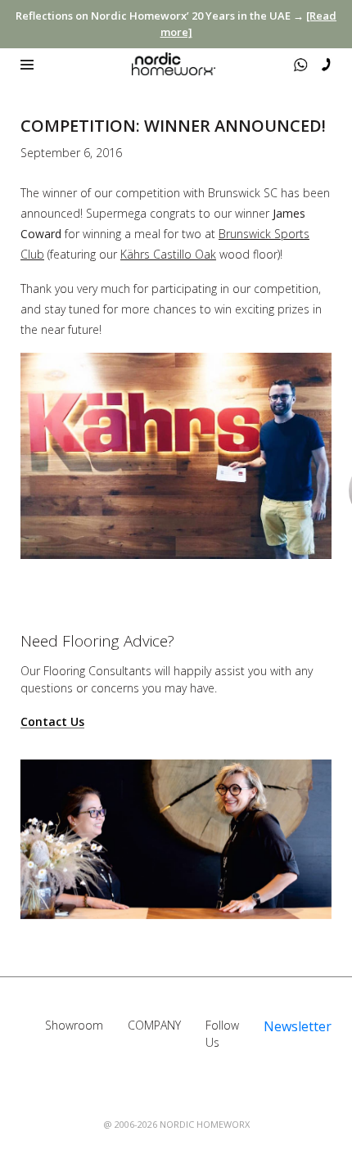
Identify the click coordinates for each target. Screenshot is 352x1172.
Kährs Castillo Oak (168, 254)
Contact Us (52, 722)
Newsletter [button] (298, 1026)
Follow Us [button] (222, 1033)
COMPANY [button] (154, 1025)
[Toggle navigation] (27, 64)
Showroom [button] (74, 1025)
